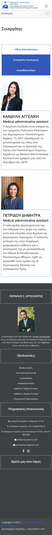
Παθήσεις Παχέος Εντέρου (26, 393)
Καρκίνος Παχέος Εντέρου (26, 388)
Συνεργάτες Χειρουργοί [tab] (26, 59)
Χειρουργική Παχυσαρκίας (26, 399)
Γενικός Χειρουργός (41, 336)
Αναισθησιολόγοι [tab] (26, 70)
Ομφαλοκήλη (26, 378)
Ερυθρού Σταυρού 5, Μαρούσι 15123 (26, 421)
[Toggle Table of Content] (46, 13)
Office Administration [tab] (26, 49)
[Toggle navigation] (46, 6)
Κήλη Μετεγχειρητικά (26, 373)
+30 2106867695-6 (36, 426)
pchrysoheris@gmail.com (27, 445)
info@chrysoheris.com (27, 439)
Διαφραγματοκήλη (26, 383)
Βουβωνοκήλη (26, 368)
